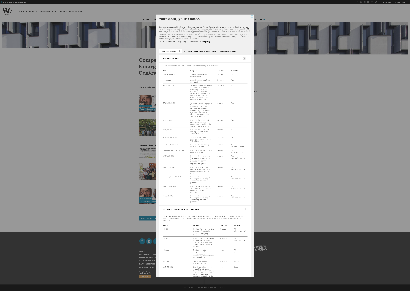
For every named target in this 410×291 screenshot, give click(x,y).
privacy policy (204, 42)
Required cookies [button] (171, 59)
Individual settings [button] (168, 51)
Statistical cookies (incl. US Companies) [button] (181, 209)
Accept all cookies (228, 51)
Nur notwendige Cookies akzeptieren (200, 51)
